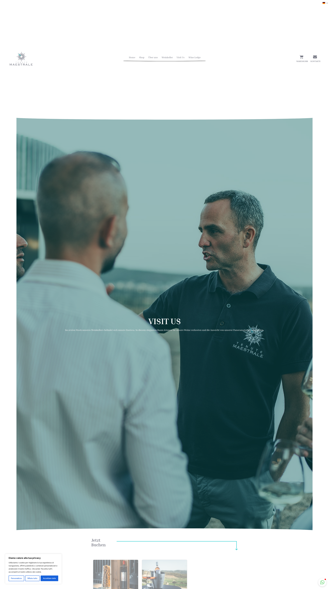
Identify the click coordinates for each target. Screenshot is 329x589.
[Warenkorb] (301, 57)
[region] (33, 569)
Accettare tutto (49, 578)
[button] (322, 582)
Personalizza (16, 578)
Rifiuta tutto (32, 578)
